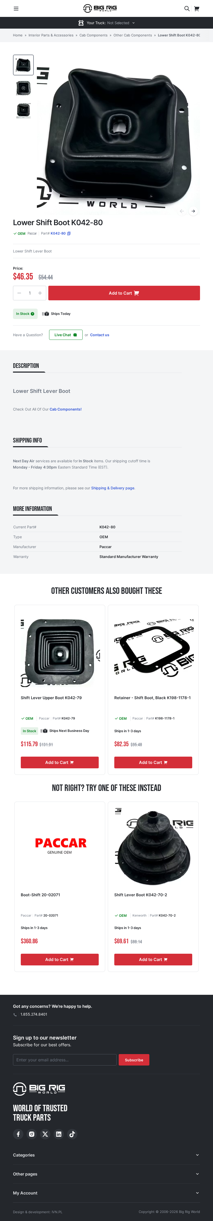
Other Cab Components (133, 35)
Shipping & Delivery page (112, 488)
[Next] (193, 211)
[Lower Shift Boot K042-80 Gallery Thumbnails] (23, 88)
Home (18, 35)
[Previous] (182, 211)
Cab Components (93, 35)
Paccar (32, 233)
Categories (24, 1155)
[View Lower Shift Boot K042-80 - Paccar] (23, 65)
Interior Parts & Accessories (51, 35)
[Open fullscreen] (118, 136)
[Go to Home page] (100, 8)
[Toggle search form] (187, 8)
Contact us (99, 335)
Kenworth (139, 915)
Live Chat (63, 335)
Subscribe (134, 1060)
